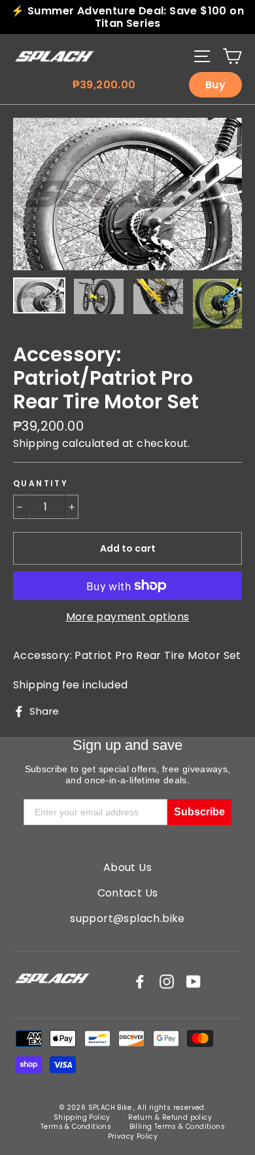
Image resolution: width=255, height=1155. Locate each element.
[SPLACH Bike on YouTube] (193, 981)
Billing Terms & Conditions (177, 1126)
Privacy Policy (133, 1136)
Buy (215, 84)
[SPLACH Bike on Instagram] (167, 981)
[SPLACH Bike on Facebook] (140, 981)
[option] (127, 194)
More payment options (128, 617)
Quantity (40, 483)
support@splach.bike (127, 918)
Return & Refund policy (170, 1117)
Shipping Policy (82, 1117)
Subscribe (199, 811)
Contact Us (127, 892)
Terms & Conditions (76, 1126)
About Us (127, 867)
